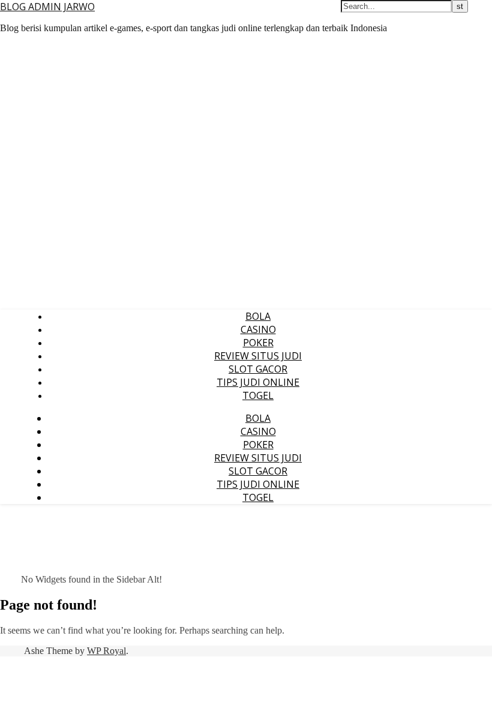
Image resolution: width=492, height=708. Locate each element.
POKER (258, 342)
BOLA (258, 316)
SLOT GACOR (258, 369)
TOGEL (258, 395)
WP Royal (106, 651)
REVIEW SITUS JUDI (258, 355)
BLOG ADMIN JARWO (47, 6)
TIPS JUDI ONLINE (258, 382)
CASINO (258, 329)
